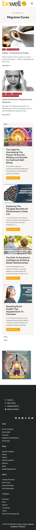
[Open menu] (32, 3)
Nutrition (5, 463)
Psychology (6, 441)
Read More (6, 66)
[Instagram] (22, 418)
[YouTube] (32, 418)
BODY (3, 49)
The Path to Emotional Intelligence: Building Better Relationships (18, 260)
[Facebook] (16, 418)
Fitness (9, 93)
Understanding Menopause (10, 96)
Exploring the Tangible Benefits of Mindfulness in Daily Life (17, 210)
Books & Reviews (7, 429)
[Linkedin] (19, 418)
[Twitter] (25, 418)
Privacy (19, 524)
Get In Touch (11, 403)
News (4, 502)
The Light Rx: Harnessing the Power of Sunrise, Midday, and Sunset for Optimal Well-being (16, 156)
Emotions (5, 435)
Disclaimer (22, 526)
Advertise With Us (13, 406)
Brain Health (6, 432)
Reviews (5, 505)
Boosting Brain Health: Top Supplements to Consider (14, 310)
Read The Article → (13, 178)
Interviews (5, 499)
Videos (4, 511)
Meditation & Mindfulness (10, 438)
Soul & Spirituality (8, 488)
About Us (10, 400)
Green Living (6, 483)
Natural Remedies (8, 485)
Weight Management (13, 49)
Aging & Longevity (8, 451)
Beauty (4, 454)
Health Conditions (8, 460)
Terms (25, 524)
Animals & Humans (8, 480)
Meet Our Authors (13, 409)
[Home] (13, 13)
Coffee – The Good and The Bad (15, 53)
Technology (6, 508)
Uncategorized (17, 93)
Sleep (4, 466)
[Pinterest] (29, 418)
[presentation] (18, 36)
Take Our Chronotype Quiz (10, 514)
